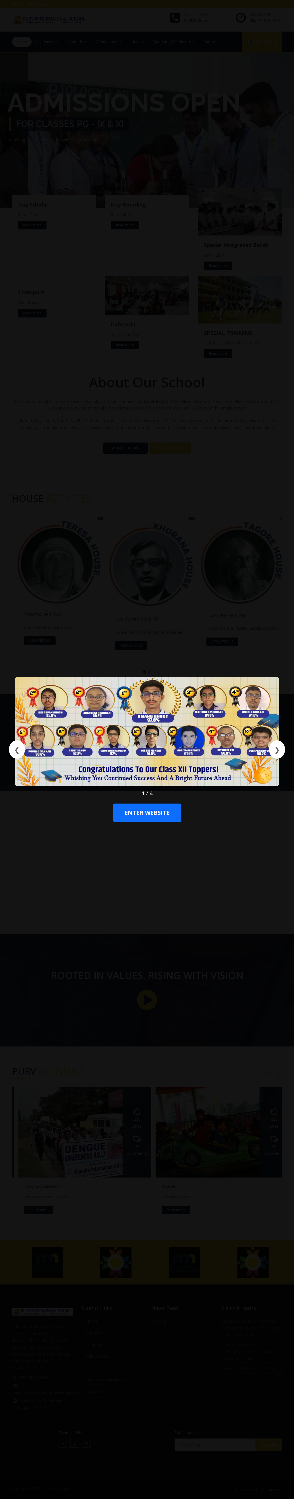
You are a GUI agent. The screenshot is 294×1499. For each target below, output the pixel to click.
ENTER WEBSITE (147, 813)
